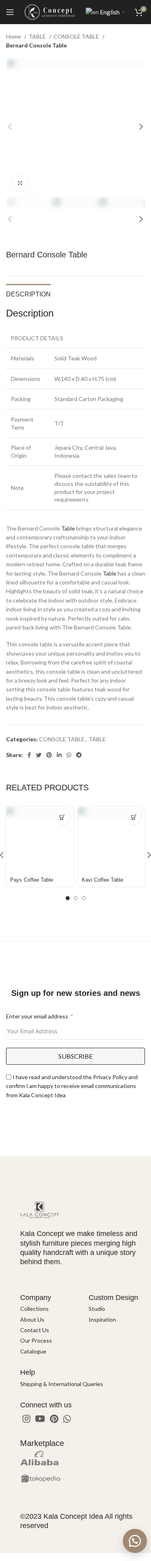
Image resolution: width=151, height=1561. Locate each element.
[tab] (28, 293)
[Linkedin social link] (59, 755)
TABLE (38, 36)
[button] (135, 1541)
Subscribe (75, 1056)
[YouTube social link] (40, 1418)
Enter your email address (37, 1016)
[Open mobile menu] (10, 12)
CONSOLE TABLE (77, 36)
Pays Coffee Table (31, 880)
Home (14, 36)
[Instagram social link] (26, 1418)
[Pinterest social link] (49, 755)
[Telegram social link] (79, 755)
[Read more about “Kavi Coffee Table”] (134, 817)
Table (68, 528)
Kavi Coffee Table (102, 880)
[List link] (48, 1308)
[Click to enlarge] (20, 183)
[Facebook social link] (29, 755)
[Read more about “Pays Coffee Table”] (63, 817)
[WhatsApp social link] (69, 755)
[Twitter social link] (38, 755)
